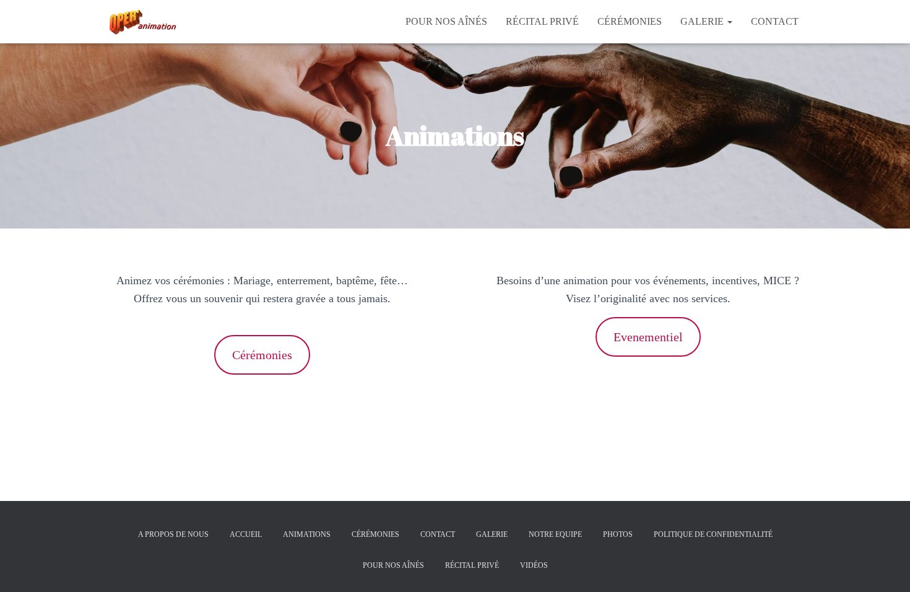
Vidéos (534, 565)
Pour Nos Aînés (446, 21)
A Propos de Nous (173, 534)
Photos (618, 534)
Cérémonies (629, 21)
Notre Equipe (555, 534)
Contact (775, 21)
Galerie (703, 21)
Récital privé (542, 21)
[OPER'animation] (141, 21)
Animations (307, 534)
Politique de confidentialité (713, 534)
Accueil (246, 534)
